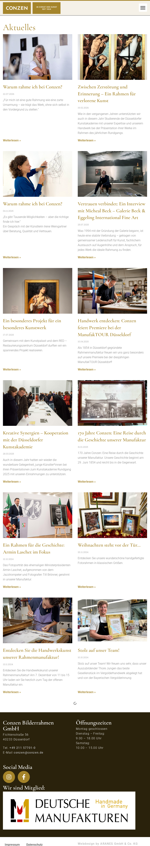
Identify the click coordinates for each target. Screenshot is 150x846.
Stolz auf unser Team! (98, 650)
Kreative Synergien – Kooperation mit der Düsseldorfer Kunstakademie (35, 440)
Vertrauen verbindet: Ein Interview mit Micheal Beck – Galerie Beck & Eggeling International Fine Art (111, 211)
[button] (143, 7)
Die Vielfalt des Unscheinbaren (107, 755)
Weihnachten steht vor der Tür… (109, 545)
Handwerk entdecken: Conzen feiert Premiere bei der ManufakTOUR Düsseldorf (107, 328)
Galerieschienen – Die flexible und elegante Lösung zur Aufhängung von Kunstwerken (36, 762)
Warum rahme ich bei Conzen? (32, 87)
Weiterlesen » (12, 140)
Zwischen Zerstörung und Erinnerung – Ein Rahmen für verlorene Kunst (107, 94)
